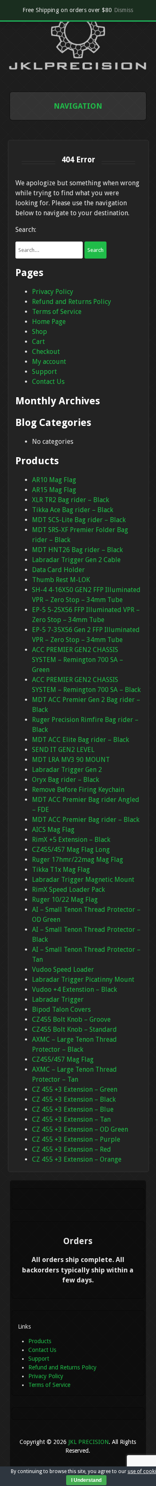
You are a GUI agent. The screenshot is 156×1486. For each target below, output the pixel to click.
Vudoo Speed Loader (63, 969)
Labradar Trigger (58, 999)
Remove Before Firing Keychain (78, 790)
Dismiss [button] (124, 10)
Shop (39, 332)
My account (49, 362)
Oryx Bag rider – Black (65, 780)
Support (44, 372)
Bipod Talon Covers (61, 1009)
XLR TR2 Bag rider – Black (70, 500)
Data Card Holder (58, 570)
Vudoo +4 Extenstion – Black (74, 989)
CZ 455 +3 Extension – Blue (73, 1109)
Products (39, 1341)
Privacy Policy (52, 292)
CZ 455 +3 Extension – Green (74, 1089)
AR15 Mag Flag (54, 490)
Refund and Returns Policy (71, 302)
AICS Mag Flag (53, 830)
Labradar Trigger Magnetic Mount (83, 880)
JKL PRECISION (88, 1442)
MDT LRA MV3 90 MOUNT (71, 760)
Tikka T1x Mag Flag (61, 870)
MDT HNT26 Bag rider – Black (77, 550)
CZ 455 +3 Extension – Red (71, 1149)
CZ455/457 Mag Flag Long (71, 850)
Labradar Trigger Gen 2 (67, 770)
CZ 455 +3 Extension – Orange (76, 1159)
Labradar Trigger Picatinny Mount (83, 979)
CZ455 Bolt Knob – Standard (74, 1029)
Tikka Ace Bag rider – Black (72, 510)
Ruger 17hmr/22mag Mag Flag (77, 860)
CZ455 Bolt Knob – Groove (71, 1019)
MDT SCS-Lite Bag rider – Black (79, 520)
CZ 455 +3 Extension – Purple (76, 1139)
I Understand (86, 1480)
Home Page (49, 322)
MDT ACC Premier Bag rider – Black (85, 820)
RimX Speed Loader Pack (68, 890)
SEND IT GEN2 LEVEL (63, 750)
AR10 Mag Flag (54, 480)
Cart (38, 342)
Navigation (78, 106)
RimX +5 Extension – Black (71, 840)
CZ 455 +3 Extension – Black (74, 1099)
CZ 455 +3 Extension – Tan (71, 1119)
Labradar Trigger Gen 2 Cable (76, 560)
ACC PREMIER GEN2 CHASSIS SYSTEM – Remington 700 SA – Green (77, 660)
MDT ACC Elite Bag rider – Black (80, 740)
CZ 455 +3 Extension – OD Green (80, 1129)
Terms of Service (57, 312)
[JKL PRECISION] (78, 68)
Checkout (46, 352)
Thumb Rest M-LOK (61, 580)
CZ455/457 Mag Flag (63, 1059)
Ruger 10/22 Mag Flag (65, 900)
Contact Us (48, 382)
